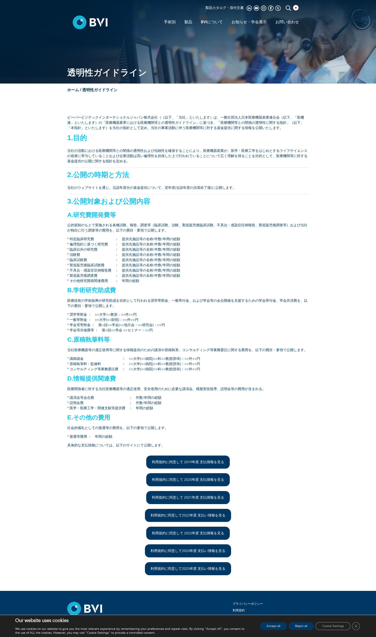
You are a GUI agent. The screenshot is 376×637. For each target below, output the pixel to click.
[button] (295, 7)
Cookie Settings (333, 626)
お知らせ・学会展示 (249, 22)
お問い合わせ (287, 22)
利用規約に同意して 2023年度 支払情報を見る (188, 533)
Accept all (273, 626)
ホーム (73, 90)
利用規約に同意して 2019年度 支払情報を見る (188, 462)
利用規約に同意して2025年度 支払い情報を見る (188, 568)
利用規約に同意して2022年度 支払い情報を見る (188, 515)
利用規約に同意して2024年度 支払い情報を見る (188, 550)
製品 (188, 22)
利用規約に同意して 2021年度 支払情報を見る (188, 497)
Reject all (301, 626)
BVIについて (212, 22)
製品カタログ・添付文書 (224, 7)
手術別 (170, 22)
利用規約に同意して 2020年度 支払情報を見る (188, 479)
